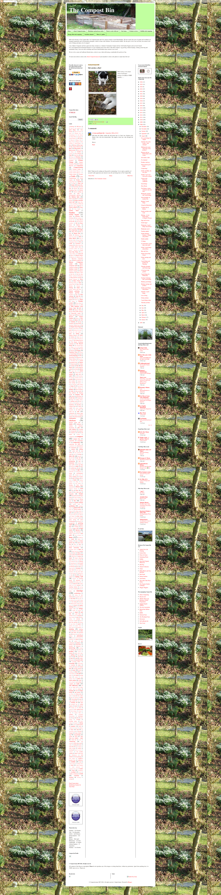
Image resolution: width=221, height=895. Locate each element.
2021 (141, 94)
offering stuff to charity (75, 603)
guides (76, 525)
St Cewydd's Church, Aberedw (145, 365)
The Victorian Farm (79, 345)
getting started (78, 511)
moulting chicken (73, 587)
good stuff (79, 514)
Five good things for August (146, 138)
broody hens (80, 398)
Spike (70, 333)
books (73, 396)
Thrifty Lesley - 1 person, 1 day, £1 (144, 438)
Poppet (73, 301)
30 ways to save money (74, 128)
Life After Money (144, 432)
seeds (77, 684)
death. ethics (72, 459)
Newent (71, 286)
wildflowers (80, 760)
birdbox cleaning (77, 387)
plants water (76, 631)
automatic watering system (76, 377)
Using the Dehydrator (146, 205)
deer (80, 461)
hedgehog (71, 532)
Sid (82, 325)
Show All (150, 425)
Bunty (72, 152)
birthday (71, 389)
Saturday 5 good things (145, 292)
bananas (79, 381)
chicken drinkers (74, 415)
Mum (80, 282)
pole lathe (79, 634)
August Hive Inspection (145, 409)
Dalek (74, 183)
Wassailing (71, 357)
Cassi (70, 155)
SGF (82, 320)
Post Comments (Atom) (100, 178)
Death (72, 185)
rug (80, 672)
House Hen (74, 231)
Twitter (79, 354)
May (142, 310)
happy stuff (75, 528)
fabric (73, 478)
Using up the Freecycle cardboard (144, 180)
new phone (71, 600)
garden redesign (79, 502)
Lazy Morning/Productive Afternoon (145, 390)
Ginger (70, 216)
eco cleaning (72, 470)
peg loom (73, 624)
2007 (141, 322)
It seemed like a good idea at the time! (146, 244)
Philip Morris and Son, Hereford (145, 571)
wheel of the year (79, 753)
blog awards (78, 391)
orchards (75, 605)
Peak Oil (78, 296)
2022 (141, 91)
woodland (73, 772)
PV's (77, 294)
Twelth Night (73, 354)
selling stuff (75, 687)
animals (71, 374)
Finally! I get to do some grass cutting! (146, 175)
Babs (82, 138)
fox (72, 490)
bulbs (80, 401)
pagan (76, 612)
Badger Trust (71, 141)
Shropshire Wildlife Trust (74, 325)
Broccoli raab (80, 150)
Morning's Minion (144, 387)
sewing (79, 689)
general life (77, 508)
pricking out (73, 649)
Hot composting (73, 230)
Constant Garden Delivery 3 (75, 172)
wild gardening (78, 756)
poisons (74, 634)
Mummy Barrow (144, 502)
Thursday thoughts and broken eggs (145, 267)
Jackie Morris (72, 238)
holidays (71, 541)
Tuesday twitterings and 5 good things (146, 278)
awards (70, 379)
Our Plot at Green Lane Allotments (145, 396)
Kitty (80, 242)
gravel (80, 518)
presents (71, 646)
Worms (81, 362)
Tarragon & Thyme (145, 458)
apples (70, 376)
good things (71, 516)
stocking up (73, 707)
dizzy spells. (72, 464)
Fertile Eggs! (144, 222)
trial (78, 729)
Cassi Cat (76, 155)
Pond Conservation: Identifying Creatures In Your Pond (75, 784)
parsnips (78, 619)
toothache (71, 728)
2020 (141, 96)
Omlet (78, 287)
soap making (74, 699)
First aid (81, 203)
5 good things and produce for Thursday (145, 262)
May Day (73, 274)
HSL (77, 223)
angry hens (74, 370)
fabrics (78, 478)
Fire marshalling (74, 203)
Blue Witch (143, 413)
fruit (70, 499)
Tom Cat (73, 350)
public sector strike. (79, 653)
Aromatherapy (72, 135)
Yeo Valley (80, 364)
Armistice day (78, 133)
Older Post (130, 175)
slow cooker (80, 696)
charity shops (80, 413)
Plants (81, 299)
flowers (78, 487)
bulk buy (71, 403)
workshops (76, 775)
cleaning (81, 429)
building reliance (79, 399)
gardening (72, 506)
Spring (77, 333)
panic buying (71, 617)
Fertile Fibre (80, 202)
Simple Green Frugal (76, 327)
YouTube (72, 365)
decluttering (72, 461)
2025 (141, 84)
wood (73, 770)
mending (71, 582)
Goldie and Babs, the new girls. (146, 171)
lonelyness (71, 571)
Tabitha (72, 337)
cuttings (79, 454)
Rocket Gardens (143, 576)
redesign (73, 665)
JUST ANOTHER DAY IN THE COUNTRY (145, 358)
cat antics (78, 409)
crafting (81, 449)
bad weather (72, 381)
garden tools (76, 504)
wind (80, 762)
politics (70, 636)
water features (78, 746)
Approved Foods (77, 131)
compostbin (71, 440)
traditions (81, 728)
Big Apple (80, 145)
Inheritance (77, 235)
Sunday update (144, 239)
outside (73, 610)
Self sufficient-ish (144, 621)
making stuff (79, 577)
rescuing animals (77, 668)
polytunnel (80, 636)
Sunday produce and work (146, 212)
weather (79, 748)
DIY (70, 183)
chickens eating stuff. (74, 422)
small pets (76, 697)
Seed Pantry (78, 323)
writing (70, 779)
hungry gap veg (75, 551)
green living (72, 519)
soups (81, 702)
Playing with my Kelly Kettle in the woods (146, 153)
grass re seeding (74, 518)
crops (70, 454)
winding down (80, 763)
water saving (72, 748)
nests (70, 595)
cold (78, 432)
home (76, 541)
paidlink (70, 615)
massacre (74, 578)
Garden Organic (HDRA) (143, 604)
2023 (141, 89)
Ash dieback (80, 135)
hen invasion (78, 535)
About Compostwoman (79, 31)
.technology (71, 126)
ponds (76, 639)
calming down (72, 406)
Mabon (72, 255)
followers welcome (73, 488)
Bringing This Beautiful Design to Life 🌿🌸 (145, 467)
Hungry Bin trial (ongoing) (75, 34)
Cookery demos (72, 174)
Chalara (72, 157)
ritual (76, 672)
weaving (71, 750)
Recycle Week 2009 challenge (76, 311)
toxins (76, 728)
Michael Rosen (144, 519)
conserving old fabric (74, 444)
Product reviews (133, 31)
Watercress (78, 357)
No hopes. (142, 433)
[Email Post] (106, 122)
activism (76, 369)
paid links (78, 614)
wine (72, 765)
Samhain (73, 322)
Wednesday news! (145, 229)
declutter (79, 459)
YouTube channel (89, 34)
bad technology (78, 379)
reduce (79, 665)
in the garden (72, 554)
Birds (70, 148)
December (144, 126)
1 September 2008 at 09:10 (111, 133)
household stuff (72, 549)
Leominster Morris (73, 248)
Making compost (79, 255)
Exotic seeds (72, 198)
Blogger (130, 882)
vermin (70, 736)
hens (71, 537)
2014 (141, 110)
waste (80, 745)
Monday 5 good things (145, 202)
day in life (71, 458)
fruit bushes (75, 499)
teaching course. (73, 721)
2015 (141, 108)
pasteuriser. (71, 620)
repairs (76, 667)
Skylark (70, 328)
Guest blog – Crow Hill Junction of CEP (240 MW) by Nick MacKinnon (145, 381)
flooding (71, 485)
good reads (73, 514)
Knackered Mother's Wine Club (145, 511)
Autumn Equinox (72, 138)
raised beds (80, 656)
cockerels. (73, 432)
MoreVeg (142, 564)
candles (70, 408)
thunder (75, 723)
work (81, 774)
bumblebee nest (78, 403)
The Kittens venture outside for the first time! (146, 190)
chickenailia (72, 418)
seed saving (71, 682)
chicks (71, 424)
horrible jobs (72, 546)
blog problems (72, 393)
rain (74, 656)
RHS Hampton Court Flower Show (76, 307)
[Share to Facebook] (95, 119)
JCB (80, 236)
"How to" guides (100, 34)
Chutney (79, 158)
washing (75, 745)
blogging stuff (79, 394)
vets (76, 736)
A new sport (143, 414)
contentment (73, 447)
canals (79, 406)
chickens (72, 420)
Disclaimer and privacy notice (96, 31)
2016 (141, 105)
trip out (79, 731)
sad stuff (78, 673)
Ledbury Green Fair (79, 245)
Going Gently (143, 348)
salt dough (75, 675)
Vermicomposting (73, 355)
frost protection (75, 495)
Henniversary (71, 226)
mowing (76, 588)
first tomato (78, 483)
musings (79, 590)
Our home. (124, 31)
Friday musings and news (146, 258)
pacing (79, 610)
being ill (73, 386)
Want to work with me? (112, 31)
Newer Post (91, 175)
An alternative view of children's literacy (145, 521)
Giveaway (71, 218)
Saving (79, 322)
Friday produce (145, 298)
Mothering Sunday (73, 282)
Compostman (79, 165)
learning (72, 564)
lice (77, 566)
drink (77, 466)
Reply (93, 144)
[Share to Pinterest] (97, 119)
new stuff (77, 600)
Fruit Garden (78, 209)
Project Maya (78, 303)
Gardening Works (144, 557)
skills (70, 695)
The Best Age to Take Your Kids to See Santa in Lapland (145, 505)
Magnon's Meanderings (143, 371)
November (144, 129)
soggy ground (72, 701)
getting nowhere (77, 509)
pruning (70, 653)
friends (81, 494)
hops (80, 544)
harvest (78, 530)
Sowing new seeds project (75, 332)
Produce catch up (145, 162)
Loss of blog (144, 295)
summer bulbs (77, 712)
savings (76, 677)
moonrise (79, 585)
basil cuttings (72, 382)
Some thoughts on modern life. (145, 198)
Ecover (75, 188)
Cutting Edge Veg (72, 181)
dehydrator (71, 463)
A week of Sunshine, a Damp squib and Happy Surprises (145, 400)
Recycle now (143, 596)
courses (73, 449)
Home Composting (144, 594)
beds (70, 384)
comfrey (78, 434)
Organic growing (74, 292)
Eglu (78, 193)
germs (70, 509)
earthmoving (73, 468)
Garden (72, 212)
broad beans (78, 396)
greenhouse (79, 521)
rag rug (79, 655)
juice (77, 561)
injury (70, 558)
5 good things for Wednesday (145, 274)
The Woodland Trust (145, 617)
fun (75, 501)
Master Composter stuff (76, 264)
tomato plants (80, 724)
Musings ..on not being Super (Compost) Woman (146, 216)
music (70, 591)
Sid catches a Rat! (145, 157)
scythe (79, 680)
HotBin (81, 230)
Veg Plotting (143, 418)
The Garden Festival (78, 340)
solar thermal (80, 701)
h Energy (76, 526)
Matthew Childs (79, 272)
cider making (72, 429)
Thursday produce (145, 302)
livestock (78, 568)
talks (77, 718)
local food (71, 570)
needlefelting (77, 593)
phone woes (78, 625)
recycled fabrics (76, 661)
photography (78, 627)
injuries (79, 556)
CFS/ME (79, 152)
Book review (72, 150)
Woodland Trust (74, 360)
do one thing (80, 464)
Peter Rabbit (72, 298)
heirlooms (78, 532)
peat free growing (73, 622)
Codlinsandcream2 (145, 363)
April (142, 312)
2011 (141, 117)
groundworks (72, 523)
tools (80, 726)
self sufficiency (73, 685)
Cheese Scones (143, 440)
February (143, 317)
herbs (72, 539)
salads (70, 675)
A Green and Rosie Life (98, 133)
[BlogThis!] (92, 119)
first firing (142, 493)
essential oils (78, 475)
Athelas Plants (73, 136)
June (78, 240)
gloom (75, 513)
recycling (71, 663)
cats (93, 123)
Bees (70, 145)
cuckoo (74, 454)
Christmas (78, 157)
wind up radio (72, 763)
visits (80, 739)
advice (81, 369)
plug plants (74, 632)
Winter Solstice (72, 359)
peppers (79, 624)
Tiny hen (76, 349)
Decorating (75, 186)
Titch (81, 349)
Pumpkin (71, 305)
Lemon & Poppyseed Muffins (145, 481)
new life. (79, 598)
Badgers (77, 141)
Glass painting (78, 218)
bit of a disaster (79, 389)
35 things (143, 241)
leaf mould (80, 563)
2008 (141, 124)
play (82, 631)
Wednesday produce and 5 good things (146, 194)
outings (81, 608)
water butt (71, 746)
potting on (71, 644)
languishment (73, 563)
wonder (81, 768)
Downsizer (142, 619)
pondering (71, 639)
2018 (141, 101)
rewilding (71, 672)
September (144, 133)
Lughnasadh (80, 253)
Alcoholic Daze (144, 497)
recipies (81, 658)
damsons (79, 456)
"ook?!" (142, 491)
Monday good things (146, 281)
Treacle (81, 352)
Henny (79, 226)
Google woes (72, 219)
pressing (81, 648)
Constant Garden (77, 169)
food (81, 488)
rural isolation (72, 673)
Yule (77, 365)
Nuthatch (78, 286)
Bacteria (72, 140)
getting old (71, 511)
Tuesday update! (145, 231)
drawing (72, 466)
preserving (72, 648)
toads (74, 724)
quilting (73, 655)
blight (72, 391)
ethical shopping (73, 476)
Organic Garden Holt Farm (75, 289)
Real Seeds (142, 574)
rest (70, 670)
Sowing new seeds (77, 330)
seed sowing (78, 682)
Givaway (77, 216)
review (79, 670)
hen (78, 533)
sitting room (78, 694)
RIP (80, 308)
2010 (141, 119)
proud (79, 651)
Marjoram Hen (80, 257)
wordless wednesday (73, 774)
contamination (79, 446)
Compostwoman (78, 167)
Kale (82, 240)
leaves (77, 564)
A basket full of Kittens (145, 208)
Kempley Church (74, 241)
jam (80, 559)
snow (81, 697)
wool (80, 772)
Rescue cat (78, 315)
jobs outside (71, 561)
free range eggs (77, 492)
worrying (79, 777)
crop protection (78, 452)
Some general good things (146, 165)
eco (79, 468)
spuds (76, 706)
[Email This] (91, 119)
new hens (73, 598)
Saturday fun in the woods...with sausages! (146, 143)
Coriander (81, 174)
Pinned (70, 299)
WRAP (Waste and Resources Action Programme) (144, 600)
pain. (75, 615)
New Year (79, 284)
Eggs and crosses (145, 220)
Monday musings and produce (146, 284)
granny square (79, 516)
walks (70, 745)
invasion (75, 559)
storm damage (73, 711)
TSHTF (81, 335)
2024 (141, 86)
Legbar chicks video (76, 247)
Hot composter (77, 228)
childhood (79, 424)
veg (70, 734)
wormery (71, 777)
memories (78, 580)
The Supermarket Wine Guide (145, 514)
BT (78, 138)
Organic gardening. (74, 291)
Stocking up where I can (145, 459)
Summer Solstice (73, 335)
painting (79, 615)
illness (78, 553)
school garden (72, 680)
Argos (70, 133)
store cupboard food (78, 709)
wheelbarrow (74, 755)
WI (80, 355)
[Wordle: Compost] (70, 857)
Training (78, 350)
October (143, 131)
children (71, 426)
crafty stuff (75, 451)
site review (77, 692)
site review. (71, 694)
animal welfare (78, 372)
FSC (77, 198)
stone (80, 707)
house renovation (74, 547)
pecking (81, 622)
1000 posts (78, 126)
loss (72, 575)
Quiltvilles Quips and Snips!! (145, 450)
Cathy (81, 155)
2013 (141, 112)
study (70, 712)
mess (70, 583)
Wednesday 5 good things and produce (146, 225)
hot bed (79, 546)
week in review (78, 750)
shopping (71, 690)
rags (70, 656)
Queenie (77, 304)
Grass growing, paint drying (145, 474)
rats (95, 123)
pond (73, 637)
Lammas (71, 245)
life (80, 566)
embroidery (71, 471)
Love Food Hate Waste (76, 251)
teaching (78, 719)
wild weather (72, 758)
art (76, 376)
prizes (79, 649)
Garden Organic (74, 215)
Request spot (72, 315)
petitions (70, 625)
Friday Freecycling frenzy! (145, 254)
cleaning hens (74, 431)
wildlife (73, 762)
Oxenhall (71, 294)
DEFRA (79, 181)
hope (75, 544)
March (143, 315)
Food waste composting (76, 205)
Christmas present (72, 158)
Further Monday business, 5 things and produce (146, 235)
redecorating (80, 663)
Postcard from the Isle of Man (145, 420)
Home (69, 31)
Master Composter (77, 260)
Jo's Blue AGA (144, 479)
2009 (141, 122)
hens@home (80, 537)
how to (81, 549)
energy (70, 473)
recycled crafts (79, 660)
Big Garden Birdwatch (76, 147)
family (74, 480)
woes (76, 768)
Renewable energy (76, 313)
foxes (77, 490)
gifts (70, 513)
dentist (79, 463)
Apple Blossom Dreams (144, 464)
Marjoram (73, 257)
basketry (79, 382)
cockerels (81, 431)
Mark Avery (143, 377)
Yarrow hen (73, 364)
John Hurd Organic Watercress (144, 561)
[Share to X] (94, 119)
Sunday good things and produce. (146, 288)
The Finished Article (145, 472)
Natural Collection (144, 566)
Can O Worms (78, 153)
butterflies (79, 404)
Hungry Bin (77, 233)
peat (80, 620)
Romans (77, 318)
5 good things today (146, 300)
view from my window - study (76, 737)
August (143, 136)
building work (74, 401)
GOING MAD (74, 210)
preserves (78, 646)
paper (77, 617)
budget (72, 399)
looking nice (80, 573)
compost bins (76, 439)
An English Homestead (143, 406)
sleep (74, 696)
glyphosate (81, 512)
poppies (75, 641)
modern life (75, 583)
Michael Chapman (73, 279)
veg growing (77, 734)
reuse (74, 670)
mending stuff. (78, 582)
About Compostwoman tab (93, 56)
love (76, 575)
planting (71, 629)
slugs (72, 697)
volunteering (72, 741)
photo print (71, 627)
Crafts (73, 176)
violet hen (73, 739)
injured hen (74, 556)
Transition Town (73, 352)
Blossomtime (77, 148)
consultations (71, 446)
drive (82, 466)
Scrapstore (71, 323)
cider (78, 427)
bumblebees (71, 404)
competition (71, 436)
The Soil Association (145, 607)
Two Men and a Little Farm (145, 355)
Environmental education (75, 195)
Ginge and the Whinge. (145, 373)
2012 (141, 115)
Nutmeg (71, 287)
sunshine (71, 714)
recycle (72, 660)
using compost (78, 733)
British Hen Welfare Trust (144, 610)
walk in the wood (77, 743)
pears (76, 620)
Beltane (74, 145)
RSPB (70, 310)
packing (70, 612)
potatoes (78, 643)
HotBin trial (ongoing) (146, 31)
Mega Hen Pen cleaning (76, 277)
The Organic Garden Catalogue (145, 584)
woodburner (80, 770)
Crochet (78, 180)
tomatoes (73, 726)
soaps (80, 699)
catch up (71, 411)
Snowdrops (76, 328)
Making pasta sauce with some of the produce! (146, 148)
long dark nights (79, 571)
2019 (141, 98)
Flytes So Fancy (144, 555)
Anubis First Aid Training (144, 550)
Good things (144, 183)
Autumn (79, 136)
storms (80, 711)
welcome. (71, 751)
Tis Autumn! (144, 160)
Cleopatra (71, 160)
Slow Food (142, 623)
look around (73, 573)
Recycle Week (78, 310)
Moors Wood (76, 281)
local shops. (78, 570)
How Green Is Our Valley (144, 349)
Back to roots (143, 498)
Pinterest (76, 299)
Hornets (70, 228)
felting (77, 481)
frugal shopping (77, 497)
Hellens (78, 225)
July (75, 240)
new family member (79, 596)
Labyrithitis (78, 243)
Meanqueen (80, 275)
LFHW (70, 243)
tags (73, 718)
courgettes (81, 447)
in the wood (80, 554)
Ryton (76, 320)
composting (76, 442)
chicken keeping (77, 416)
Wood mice (80, 359)
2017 (141, 103)
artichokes (81, 376)
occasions (81, 601)
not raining (74, 601)
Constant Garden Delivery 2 (75, 171)
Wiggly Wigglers (144, 587)
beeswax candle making (78, 384)
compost (79, 436)
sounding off (74, 702)
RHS (82, 304)
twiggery (71, 733)
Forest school (73, 207)
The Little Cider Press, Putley (145, 581)
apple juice (78, 374)
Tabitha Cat (78, 337)
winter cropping (79, 765)
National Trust (72, 284)
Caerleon (71, 153)
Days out (80, 183)
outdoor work (72, 608)
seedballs (71, 684)
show (77, 690)
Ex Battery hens (74, 197)
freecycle (71, 494)
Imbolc (70, 235)
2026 (141, 82)
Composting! (144, 168)
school (78, 678)
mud (80, 588)
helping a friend (72, 533)
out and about (78, 606)
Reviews (71, 316)
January (143, 319)
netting (76, 595)
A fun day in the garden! (145, 270)
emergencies (78, 471)
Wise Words (144, 186)
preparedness (78, 644)
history (79, 539)
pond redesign (78, 637)
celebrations (72, 413)
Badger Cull (78, 140)
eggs (78, 470)
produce (71, 651)
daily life (71, 456)
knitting (81, 561)
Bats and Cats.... (145, 251)
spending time (74, 704)
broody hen (72, 398)
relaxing (71, 667)
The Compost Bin (91, 9)
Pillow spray (78, 297)
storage (70, 709)
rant (72, 658)
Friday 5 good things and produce (146, 248)
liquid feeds (71, 568)
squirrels (81, 706)
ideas (74, 553)
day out (78, 458)
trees (72, 729)
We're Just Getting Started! (144, 453)
